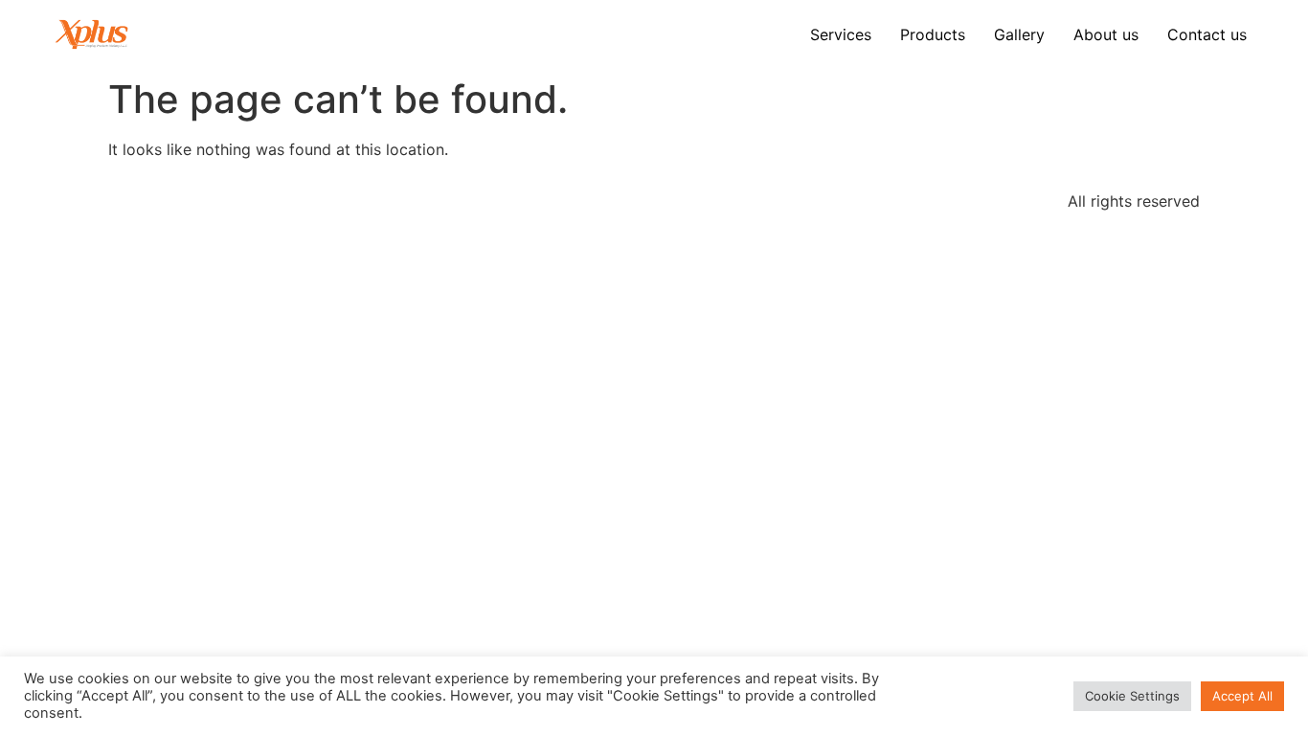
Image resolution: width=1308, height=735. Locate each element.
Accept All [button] (1242, 695)
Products (932, 34)
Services (840, 34)
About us (1106, 34)
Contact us (1207, 34)
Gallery (1019, 34)
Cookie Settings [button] (1132, 695)
